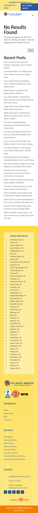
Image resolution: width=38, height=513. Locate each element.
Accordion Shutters (11, 453)
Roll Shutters (8, 437)
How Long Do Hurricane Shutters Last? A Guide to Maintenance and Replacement (17, 84)
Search (30, 50)
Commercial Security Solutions (14, 459)
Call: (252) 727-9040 (10, 6)
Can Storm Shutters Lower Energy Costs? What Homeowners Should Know (17, 150)
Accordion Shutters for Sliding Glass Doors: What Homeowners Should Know (18, 74)
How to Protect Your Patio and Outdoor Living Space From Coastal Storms (18, 65)
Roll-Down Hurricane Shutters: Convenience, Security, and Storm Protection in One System (17, 173)
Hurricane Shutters (10, 440)
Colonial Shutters (10, 450)
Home (6, 410)
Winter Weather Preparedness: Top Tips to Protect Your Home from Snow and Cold (19, 215)
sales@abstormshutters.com (20, 2)
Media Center (9, 413)
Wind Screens (9, 443)
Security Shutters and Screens (15, 456)
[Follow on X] (18, 492)
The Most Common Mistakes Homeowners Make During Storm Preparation (17, 125)
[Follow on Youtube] (22, 492)
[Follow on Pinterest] (14, 492)
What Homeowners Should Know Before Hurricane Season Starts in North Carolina (17, 116)
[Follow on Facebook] (9, 492)
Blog (5, 417)
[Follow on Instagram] (5, 492)
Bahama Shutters (10, 446)
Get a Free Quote (27, 7)
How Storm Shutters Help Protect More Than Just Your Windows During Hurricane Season (18, 100)
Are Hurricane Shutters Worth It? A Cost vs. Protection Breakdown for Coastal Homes (17, 134)
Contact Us (8, 420)
